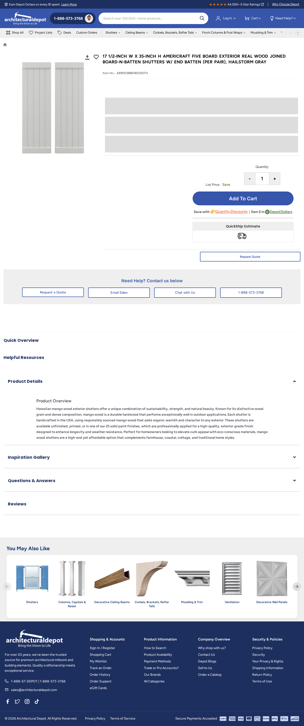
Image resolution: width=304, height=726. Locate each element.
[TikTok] (37, 702)
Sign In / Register (102, 648)
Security (258, 655)
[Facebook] (7, 702)
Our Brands (152, 675)
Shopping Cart (100, 655)
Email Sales (119, 292)
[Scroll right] (297, 32)
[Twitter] (17, 702)
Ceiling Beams (135, 32)
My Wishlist (98, 661)
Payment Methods (157, 661)
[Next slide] (297, 586)
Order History (100, 675)
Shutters (111, 32)
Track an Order (101, 668)
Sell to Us (205, 668)
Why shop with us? (212, 648)
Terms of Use (262, 681)
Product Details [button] (25, 381)
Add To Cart (243, 199)
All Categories (154, 681)
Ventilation (232, 602)
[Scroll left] (291, 32)
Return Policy (262, 675)
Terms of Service (122, 718)
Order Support (100, 681)
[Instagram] (27, 702)
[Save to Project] (96, 57)
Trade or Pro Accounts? (161, 668)
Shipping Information (267, 668)
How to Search (155, 648)
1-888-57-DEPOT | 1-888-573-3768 (38, 681)
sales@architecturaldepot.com (34, 690)
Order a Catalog (209, 675)
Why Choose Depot (285, 4)
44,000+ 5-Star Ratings (244, 4)
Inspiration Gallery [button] (29, 457)
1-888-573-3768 (251, 292)
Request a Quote (53, 292)
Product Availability (158, 655)
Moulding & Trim (262, 32)
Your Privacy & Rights (267, 661)
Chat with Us (185, 292)
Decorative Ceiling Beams (112, 602)
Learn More (69, 4)
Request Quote (250, 256)
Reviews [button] (17, 504)
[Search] (202, 18)
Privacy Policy (262, 648)
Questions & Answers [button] (31, 481)
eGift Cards (98, 688)
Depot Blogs (207, 661)
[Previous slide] (7, 586)
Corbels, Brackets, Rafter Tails (173, 32)
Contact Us (206, 655)
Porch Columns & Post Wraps (222, 32)
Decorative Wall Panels (271, 602)
